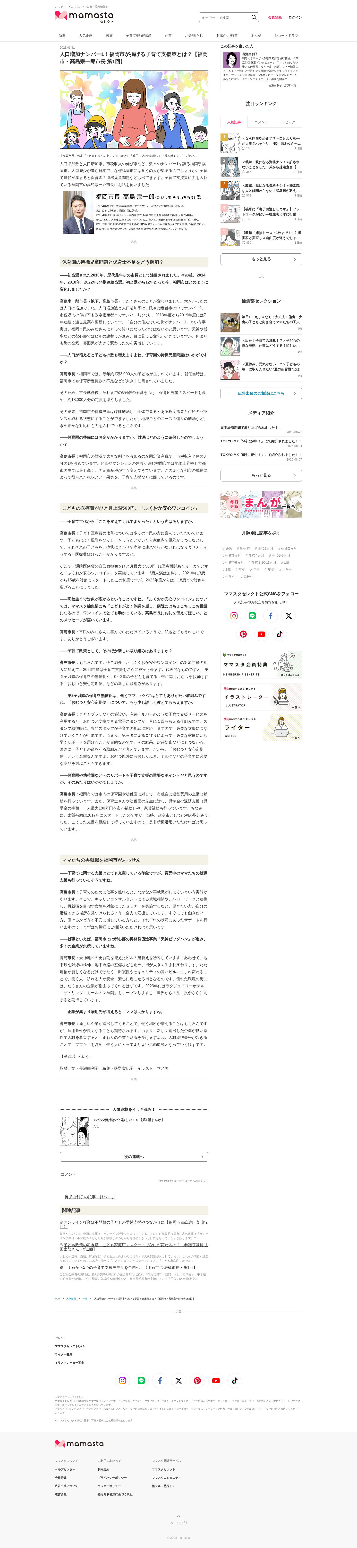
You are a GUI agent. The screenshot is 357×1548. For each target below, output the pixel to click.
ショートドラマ (286, 35)
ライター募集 (63, 1354)
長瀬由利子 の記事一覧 (284, 85)
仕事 (168, 35)
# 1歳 (285, 562)
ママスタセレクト (163, 1469)
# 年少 (240, 569)
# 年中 (255, 569)
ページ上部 (178, 1523)
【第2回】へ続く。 (76, 1056)
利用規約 (103, 1469)
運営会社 (61, 1494)
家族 (109, 35)
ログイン (295, 17)
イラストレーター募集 (69, 1362)
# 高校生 (247, 576)
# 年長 (269, 569)
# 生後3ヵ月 (231, 555)
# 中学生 (229, 576)
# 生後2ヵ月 (287, 548)
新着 (62, 35)
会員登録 (275, 17)
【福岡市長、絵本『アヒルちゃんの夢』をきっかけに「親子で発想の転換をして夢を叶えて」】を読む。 (128, 156)
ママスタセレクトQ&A (70, 1346)
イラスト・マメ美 (153, 1068)
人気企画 (86, 35)
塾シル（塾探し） (163, 1486)
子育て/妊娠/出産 (139, 35)
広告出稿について (66, 1486)
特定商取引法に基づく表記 (115, 1494)
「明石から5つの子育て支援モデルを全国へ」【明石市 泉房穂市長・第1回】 (130, 1267)
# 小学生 (285, 569)
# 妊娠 (227, 548)
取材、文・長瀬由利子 (79, 1068)
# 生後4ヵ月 (255, 555)
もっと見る (261, 259)
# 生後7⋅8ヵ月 (233, 562)
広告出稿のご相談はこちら (261, 393)
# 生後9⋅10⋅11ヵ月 (262, 562)
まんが (256, 35)
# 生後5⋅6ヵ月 (279, 555)
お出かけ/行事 (227, 35)
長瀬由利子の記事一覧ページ (90, 1197)
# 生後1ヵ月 (264, 548)
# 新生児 (243, 548)
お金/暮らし (194, 35)
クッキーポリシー (109, 1486)
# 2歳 (226, 569)
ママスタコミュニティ (166, 1477)
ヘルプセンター (65, 1469)
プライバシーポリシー (112, 1477)
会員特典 (61, 1477)
